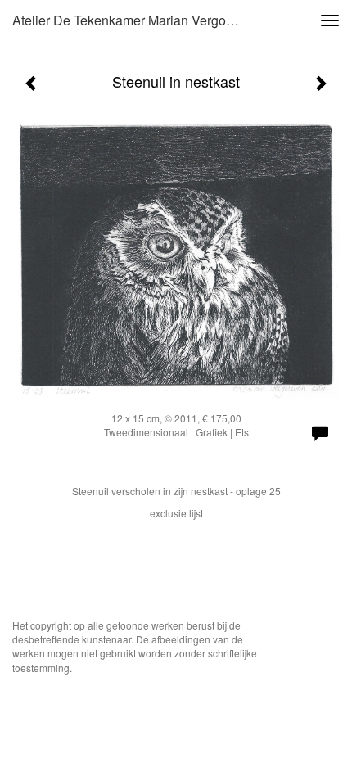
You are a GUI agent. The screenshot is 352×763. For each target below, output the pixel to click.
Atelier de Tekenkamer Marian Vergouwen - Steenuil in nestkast (133, 20)
